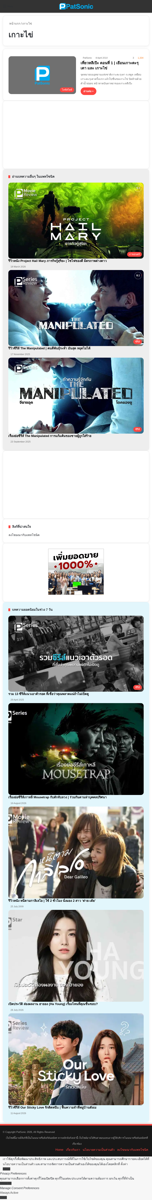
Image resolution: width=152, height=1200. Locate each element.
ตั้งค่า (124, 1164)
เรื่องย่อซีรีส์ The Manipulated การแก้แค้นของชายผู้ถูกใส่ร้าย (49, 436)
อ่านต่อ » (88, 91)
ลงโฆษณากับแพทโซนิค (24, 535)
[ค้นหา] (147, 8)
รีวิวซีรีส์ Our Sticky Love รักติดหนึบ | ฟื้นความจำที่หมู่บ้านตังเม (52, 1107)
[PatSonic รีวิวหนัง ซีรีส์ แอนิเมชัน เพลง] (76, 6)
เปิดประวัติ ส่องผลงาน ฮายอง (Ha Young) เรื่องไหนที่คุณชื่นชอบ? (53, 1004)
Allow (6, 1168)
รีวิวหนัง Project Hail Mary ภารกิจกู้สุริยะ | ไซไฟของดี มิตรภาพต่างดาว (57, 261)
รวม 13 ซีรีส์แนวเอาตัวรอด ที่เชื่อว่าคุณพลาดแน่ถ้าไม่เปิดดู (48, 694)
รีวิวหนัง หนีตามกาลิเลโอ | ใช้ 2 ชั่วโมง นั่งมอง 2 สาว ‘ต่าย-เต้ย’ (52, 900)
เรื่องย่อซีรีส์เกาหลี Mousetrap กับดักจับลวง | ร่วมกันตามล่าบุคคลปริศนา (57, 797)
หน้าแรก (14, 23)
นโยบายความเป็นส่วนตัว (99, 1149)
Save (3, 1197)
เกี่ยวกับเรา (73, 1149)
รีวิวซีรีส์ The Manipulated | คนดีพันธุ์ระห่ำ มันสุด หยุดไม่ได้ (49, 348)
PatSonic (87, 58)
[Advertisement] (36, 134)
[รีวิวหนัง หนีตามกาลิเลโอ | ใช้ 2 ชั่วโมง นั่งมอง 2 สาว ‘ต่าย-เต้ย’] (76, 852)
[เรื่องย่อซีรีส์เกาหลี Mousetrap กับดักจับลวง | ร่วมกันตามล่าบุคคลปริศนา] (76, 749)
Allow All (5, 1183)
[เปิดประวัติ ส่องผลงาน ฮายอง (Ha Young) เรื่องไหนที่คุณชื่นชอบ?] (76, 956)
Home (59, 1149)
